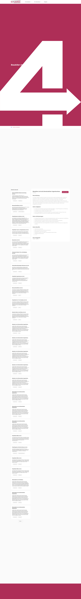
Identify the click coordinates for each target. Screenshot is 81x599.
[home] (15, 2)
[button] (28, 1)
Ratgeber (45, 1)
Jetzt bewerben (65, 192)
